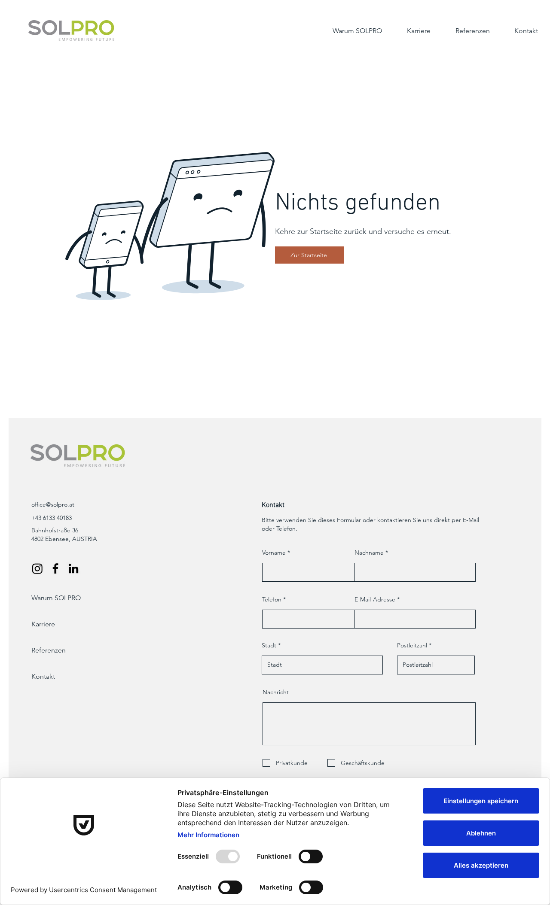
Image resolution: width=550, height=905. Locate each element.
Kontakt (43, 676)
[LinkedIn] (73, 568)
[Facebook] (55, 568)
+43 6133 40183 (51, 518)
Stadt (269, 645)
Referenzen (48, 650)
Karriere (43, 624)
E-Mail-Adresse (374, 599)
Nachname (369, 553)
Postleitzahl (412, 645)
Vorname (274, 553)
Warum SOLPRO (56, 598)
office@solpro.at (52, 504)
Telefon (271, 599)
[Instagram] (37, 568)
